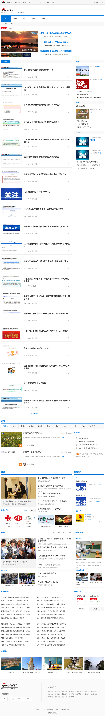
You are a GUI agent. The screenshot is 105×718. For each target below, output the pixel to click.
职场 (69, 532)
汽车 (47, 2)
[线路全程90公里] (49, 54)
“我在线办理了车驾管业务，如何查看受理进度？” (44, 209)
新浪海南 (57, 697)
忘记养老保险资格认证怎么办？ (37, 348)
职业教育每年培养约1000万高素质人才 (15, 562)
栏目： (6, 23)
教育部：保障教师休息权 (48, 582)
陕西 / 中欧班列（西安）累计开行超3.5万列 (50, 597)
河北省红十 (9, 524)
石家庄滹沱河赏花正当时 (33, 433)
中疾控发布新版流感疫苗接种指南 (51, 478)
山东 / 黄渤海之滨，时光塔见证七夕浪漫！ (50, 641)
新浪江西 (50, 697)
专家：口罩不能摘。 (43, 511)
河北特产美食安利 (80, 106)
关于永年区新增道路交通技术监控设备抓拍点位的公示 (46, 227)
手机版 (22, 12)
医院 (25, 510)
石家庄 (5, 426)
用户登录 (96, 2)
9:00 (28, 698)
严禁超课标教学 (9, 585)
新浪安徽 (78, 694)
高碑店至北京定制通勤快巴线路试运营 (56, 51)
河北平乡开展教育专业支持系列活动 (52, 547)
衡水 (66, 426)
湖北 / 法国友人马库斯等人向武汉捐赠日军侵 (15, 634)
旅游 (41, 2)
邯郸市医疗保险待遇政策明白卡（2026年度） (42, 105)
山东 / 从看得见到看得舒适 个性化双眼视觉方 (51, 614)
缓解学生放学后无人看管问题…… (47, 504)
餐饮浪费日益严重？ (81, 495)
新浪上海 (64, 691)
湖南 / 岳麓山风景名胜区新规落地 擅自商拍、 (51, 618)
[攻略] (12, 433)
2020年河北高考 (81, 559)
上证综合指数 (81, 596)
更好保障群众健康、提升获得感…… (47, 496)
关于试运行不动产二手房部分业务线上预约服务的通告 (46, 261)
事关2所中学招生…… (43, 576)
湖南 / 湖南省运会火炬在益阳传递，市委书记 (15, 624)
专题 (77, 61)
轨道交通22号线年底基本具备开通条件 (56, 33)
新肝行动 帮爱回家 (46, 526)
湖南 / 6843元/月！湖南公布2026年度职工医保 (51, 607)
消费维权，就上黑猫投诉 (84, 91)
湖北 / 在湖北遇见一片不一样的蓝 (12, 638)
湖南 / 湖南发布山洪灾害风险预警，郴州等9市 (51, 624)
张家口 (31, 426)
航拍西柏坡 (11, 672)
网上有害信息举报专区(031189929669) (89, 97)
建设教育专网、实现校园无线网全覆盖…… (49, 567)
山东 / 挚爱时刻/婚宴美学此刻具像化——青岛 (15, 607)
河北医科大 (28, 524)
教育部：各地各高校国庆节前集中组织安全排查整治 (52, 544)
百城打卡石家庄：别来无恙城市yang (88, 448)
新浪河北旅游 (68, 433)
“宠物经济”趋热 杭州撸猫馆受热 (73, 672)
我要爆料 (4, 28)
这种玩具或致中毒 (63, 526)
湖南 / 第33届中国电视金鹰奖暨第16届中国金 (15, 604)
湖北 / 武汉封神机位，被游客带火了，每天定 (51, 638)
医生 (32, 510)
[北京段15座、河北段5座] (51, 36)
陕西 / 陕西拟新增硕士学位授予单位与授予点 (15, 597)
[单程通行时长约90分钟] (61, 54)
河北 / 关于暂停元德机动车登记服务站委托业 (15, 631)
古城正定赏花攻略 (83, 438)
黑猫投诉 (11, 28)
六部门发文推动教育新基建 (49, 565)
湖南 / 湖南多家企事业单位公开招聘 (12, 618)
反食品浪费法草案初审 (82, 481)
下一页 (35, 518)
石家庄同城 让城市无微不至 (85, 168)
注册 (102, 2)
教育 (53, 2)
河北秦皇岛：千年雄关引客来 (56, 42)
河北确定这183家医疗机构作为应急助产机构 (17, 501)
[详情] (89, 519)
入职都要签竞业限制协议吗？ (36, 383)
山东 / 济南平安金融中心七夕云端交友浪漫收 (51, 645)
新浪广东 (78, 691)
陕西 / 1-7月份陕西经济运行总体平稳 (13, 645)
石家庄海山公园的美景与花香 (87, 441)
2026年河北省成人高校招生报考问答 (38, 70)
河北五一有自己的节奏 (84, 127)
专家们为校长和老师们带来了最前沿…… (49, 550)
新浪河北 (17, 2)
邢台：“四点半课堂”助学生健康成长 (52, 501)
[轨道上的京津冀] (63, 36)
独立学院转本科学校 (27, 585)
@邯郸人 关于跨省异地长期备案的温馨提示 (41, 122)
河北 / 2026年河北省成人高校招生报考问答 (14, 601)
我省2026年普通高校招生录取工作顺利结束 (41, 157)
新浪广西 (71, 697)
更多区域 (91, 426)
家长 (64, 532)
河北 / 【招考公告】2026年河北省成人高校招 (15, 614)
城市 (30, 2)
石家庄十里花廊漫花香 (32, 452)
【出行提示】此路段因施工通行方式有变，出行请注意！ (47, 331)
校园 (59, 532)
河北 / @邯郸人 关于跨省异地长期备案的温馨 (51, 611)
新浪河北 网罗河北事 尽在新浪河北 (88, 162)
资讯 (24, 2)
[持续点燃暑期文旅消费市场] (60, 45)
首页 (6, 19)
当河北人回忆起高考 (83, 124)
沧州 (74, 426)
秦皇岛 (40, 426)
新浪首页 (9, 2)
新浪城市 (50, 691)
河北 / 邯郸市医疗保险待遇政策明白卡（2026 (15, 611)
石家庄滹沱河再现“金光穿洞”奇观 (88, 444)
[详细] (98, 66)
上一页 (2, 518)
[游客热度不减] (48, 45)
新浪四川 (86, 691)
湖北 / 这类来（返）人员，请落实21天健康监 (15, 641)
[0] (69, 77)
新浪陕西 (71, 694)
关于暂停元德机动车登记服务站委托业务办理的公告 (45, 174)
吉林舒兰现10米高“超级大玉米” (31, 672)
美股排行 (96, 609)
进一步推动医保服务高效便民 (50, 493)
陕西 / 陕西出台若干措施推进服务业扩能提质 (51, 604)
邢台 (83, 426)
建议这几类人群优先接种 (44, 481)
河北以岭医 (18, 524)
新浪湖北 (50, 694)
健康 (3, 472)
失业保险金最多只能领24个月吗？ (37, 192)
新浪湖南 (57, 694)
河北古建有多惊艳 (82, 94)
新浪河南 (57, 691)
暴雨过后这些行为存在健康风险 (50, 486)
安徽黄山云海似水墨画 (94, 672)
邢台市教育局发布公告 (47, 573)
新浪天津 (71, 691)
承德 (48, 426)
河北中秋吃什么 (82, 121)
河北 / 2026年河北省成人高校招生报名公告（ (51, 601)
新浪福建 (93, 691)
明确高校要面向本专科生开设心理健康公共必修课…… (52, 559)
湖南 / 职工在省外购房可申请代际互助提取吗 (15, 627)
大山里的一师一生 (53, 672)
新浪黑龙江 (94, 694)
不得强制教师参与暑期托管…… (46, 585)
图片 (36, 2)
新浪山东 (64, 697)
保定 (14, 426)
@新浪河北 (88, 514)
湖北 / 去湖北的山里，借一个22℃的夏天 (49, 634)
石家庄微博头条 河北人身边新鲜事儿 (88, 165)
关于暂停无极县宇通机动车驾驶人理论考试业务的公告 (46, 314)
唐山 (57, 426)
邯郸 (23, 426)
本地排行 (81, 609)
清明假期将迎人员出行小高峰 (50, 509)
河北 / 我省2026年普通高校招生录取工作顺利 (51, 627)
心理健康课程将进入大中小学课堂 (51, 556)
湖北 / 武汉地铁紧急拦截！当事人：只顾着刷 (51, 631)
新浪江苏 (86, 694)
